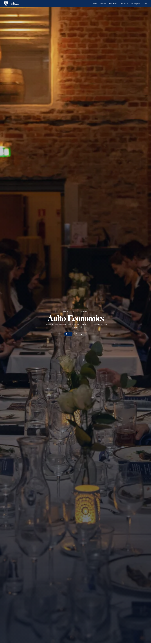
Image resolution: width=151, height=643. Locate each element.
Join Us (95, 3)
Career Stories (113, 3)
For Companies (135, 3)
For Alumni (103, 3)
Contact (145, 3)
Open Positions (124, 3)
